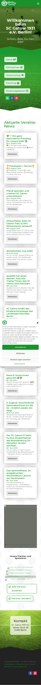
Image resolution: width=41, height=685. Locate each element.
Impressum (10, 664)
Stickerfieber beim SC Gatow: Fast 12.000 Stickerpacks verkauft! (19, 223)
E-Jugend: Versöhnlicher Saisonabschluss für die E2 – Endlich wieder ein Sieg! (20, 406)
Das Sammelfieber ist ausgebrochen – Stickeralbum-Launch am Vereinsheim (18, 474)
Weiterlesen (12, 154)
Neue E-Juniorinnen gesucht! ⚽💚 (17, 376)
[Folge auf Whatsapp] (7, 98)
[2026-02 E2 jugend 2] (20, 506)
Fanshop (11, 83)
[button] (37, 323)
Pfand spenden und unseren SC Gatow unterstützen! (17, 193)
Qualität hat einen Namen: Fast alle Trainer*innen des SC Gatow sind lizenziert (18, 280)
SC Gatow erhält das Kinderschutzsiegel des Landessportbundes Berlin (19, 312)
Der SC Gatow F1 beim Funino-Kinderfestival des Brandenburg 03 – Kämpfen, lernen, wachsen (19, 440)
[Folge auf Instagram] (16, 98)
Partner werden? (21, 598)
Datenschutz (22, 664)
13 (28, 544)
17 (19, 547)
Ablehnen (20, 353)
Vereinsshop (13, 75)
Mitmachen (13, 67)
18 (21, 547)
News (9, 59)
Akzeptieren (20, 347)
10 (22, 544)
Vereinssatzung (20, 667)
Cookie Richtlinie (19, 363)
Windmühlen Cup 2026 (19, 251)
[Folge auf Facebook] (12, 98)
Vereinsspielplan (16, 91)
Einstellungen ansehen (20, 359)
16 (34, 544)
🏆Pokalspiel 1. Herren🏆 (20, 166)
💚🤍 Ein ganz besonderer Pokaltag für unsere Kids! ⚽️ (18, 138)
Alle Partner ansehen (19, 588)
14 (30, 544)
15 (32, 544)
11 (24, 544)
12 (26, 544)
